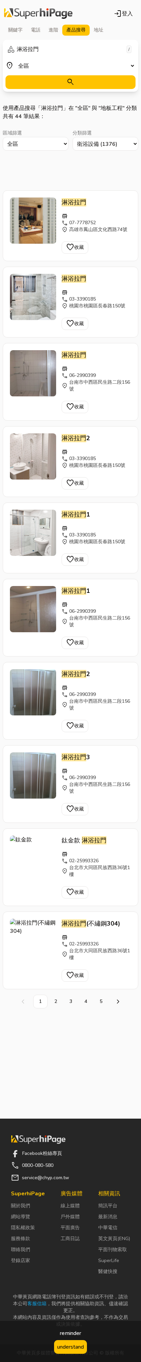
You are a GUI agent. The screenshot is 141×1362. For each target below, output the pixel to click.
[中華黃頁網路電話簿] (38, 13)
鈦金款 (84, 840)
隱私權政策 (23, 1227)
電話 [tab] (35, 30)
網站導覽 (20, 1216)
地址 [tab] (98, 30)
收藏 (75, 247)
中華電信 (107, 1227)
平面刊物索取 (112, 1249)
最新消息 (107, 1216)
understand (70, 1347)
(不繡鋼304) (91, 923)
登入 (123, 14)
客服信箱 (37, 1303)
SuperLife (108, 1260)
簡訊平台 (107, 1205)
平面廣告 (70, 1227)
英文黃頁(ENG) (114, 1238)
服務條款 (20, 1238)
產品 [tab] (76, 30)
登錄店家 (20, 1260)
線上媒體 (70, 1205)
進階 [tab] (53, 30)
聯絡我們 (20, 1249)
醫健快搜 (107, 1271)
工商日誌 (70, 1238)
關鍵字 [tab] (15, 30)
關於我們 (20, 1205)
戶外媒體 (70, 1216)
